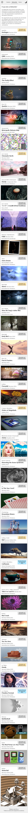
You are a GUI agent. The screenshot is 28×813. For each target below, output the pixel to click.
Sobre (20, 2)
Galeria (8, 2)
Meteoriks (14, 2)
